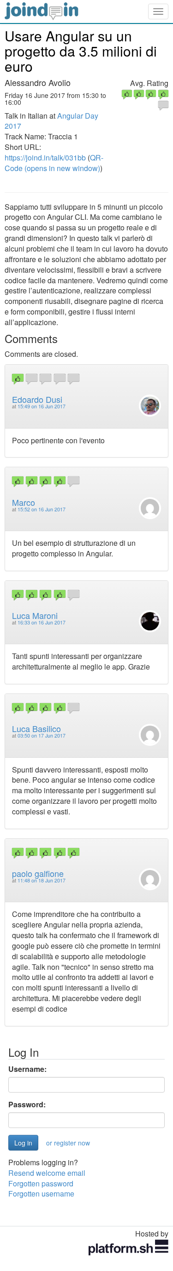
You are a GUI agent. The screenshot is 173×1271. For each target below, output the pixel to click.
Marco (23, 502)
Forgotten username (41, 1193)
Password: (27, 1104)
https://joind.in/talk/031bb (45, 157)
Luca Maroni (35, 615)
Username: (27, 1069)
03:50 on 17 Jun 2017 (42, 735)
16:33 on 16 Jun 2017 (42, 622)
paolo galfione (38, 873)
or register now (68, 1142)
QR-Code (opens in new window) (54, 162)
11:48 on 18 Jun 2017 (42, 880)
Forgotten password (40, 1183)
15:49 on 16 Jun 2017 (42, 406)
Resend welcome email (46, 1173)
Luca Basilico (36, 728)
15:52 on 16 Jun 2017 (42, 509)
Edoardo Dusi (37, 399)
